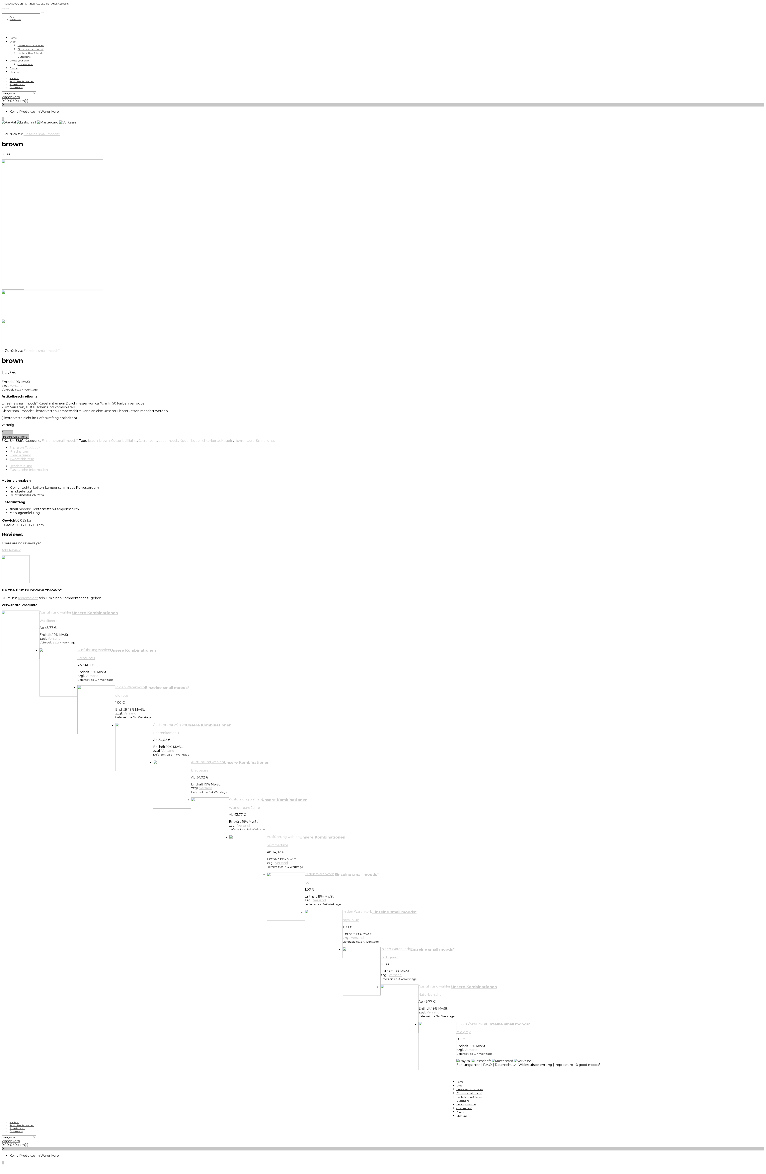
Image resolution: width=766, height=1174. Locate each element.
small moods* (25, 64)
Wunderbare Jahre (244, 808)
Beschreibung (21, 466)
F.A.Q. (487, 1065)
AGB (12, 17)
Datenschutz (505, 1065)
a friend (20, 455)
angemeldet (28, 598)
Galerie (14, 68)
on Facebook (25, 448)
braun (93, 441)
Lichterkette (245, 441)
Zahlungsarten (468, 1065)
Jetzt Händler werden (22, 81)
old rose (121, 695)
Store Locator (17, 84)
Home (13, 37)
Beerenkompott (166, 733)
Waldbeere (48, 621)
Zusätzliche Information (29, 470)
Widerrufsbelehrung (535, 1065)
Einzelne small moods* (30, 49)
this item (19, 451)
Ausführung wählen (55, 612)
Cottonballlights (124, 441)
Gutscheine (24, 56)
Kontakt (14, 78)
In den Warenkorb (15, 436)
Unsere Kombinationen (31, 45)
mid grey (463, 1032)
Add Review (11, 550)
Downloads (16, 87)
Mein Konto (15, 19)
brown (104, 441)
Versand (16, 386)
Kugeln (227, 441)
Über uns (15, 71)
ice (307, 882)
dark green (390, 957)
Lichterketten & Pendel (30, 52)
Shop (13, 41)
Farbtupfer (86, 658)
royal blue (351, 920)
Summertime (277, 845)
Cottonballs (147, 441)
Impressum (564, 1065)
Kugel (185, 441)
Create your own (19, 60)
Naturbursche (430, 994)
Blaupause (199, 770)
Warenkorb (11, 97)
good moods (168, 441)
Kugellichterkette (205, 441)
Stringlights (265, 441)
